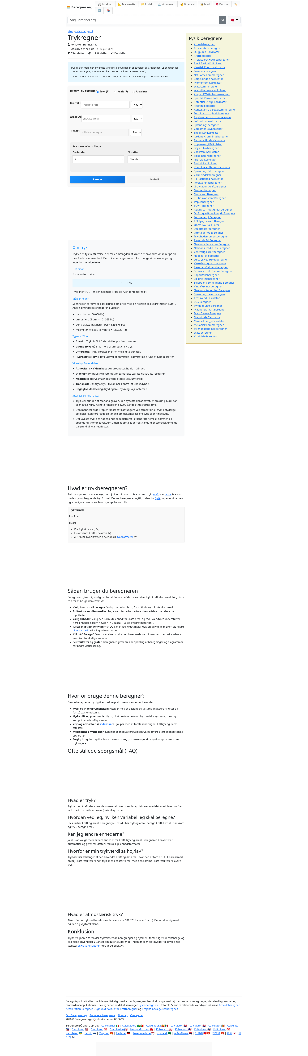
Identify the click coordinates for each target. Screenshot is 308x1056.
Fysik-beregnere (148, 1005)
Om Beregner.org (76, 1015)
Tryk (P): (75, 130)
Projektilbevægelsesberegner (212, 59)
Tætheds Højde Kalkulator (209, 140)
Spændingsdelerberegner (209, 294)
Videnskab (80, 31)
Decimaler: (79, 152)
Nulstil (154, 179)
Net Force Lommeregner (209, 75)
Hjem (70, 31)
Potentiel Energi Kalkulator (210, 102)
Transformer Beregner (207, 313)
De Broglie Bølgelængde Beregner (214, 213)
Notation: (134, 152)
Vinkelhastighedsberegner (210, 263)
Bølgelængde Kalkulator (208, 79)
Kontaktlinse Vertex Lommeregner (215, 109)
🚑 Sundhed (105, 4)
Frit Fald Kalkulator (205, 159)
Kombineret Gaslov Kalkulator (212, 167)
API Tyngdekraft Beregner (210, 221)
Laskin (88, 1033)
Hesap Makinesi (140, 1029)
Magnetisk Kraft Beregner (210, 309)
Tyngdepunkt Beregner (208, 305)
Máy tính (104, 1033)
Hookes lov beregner (206, 255)
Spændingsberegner (206, 125)
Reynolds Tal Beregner (207, 240)
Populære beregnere (102, 1015)
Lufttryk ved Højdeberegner (211, 259)
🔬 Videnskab (166, 4)
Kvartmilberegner (204, 106)
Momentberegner (205, 190)
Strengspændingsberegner (210, 329)
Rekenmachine (142, 1033)
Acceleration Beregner (207, 48)
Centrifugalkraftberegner (209, 252)
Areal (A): (76, 117)
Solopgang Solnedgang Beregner (214, 282)
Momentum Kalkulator (208, 82)
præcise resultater (89, 945)
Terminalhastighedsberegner (211, 113)
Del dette (119, 53)
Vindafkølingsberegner (208, 286)
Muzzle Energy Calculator (209, 321)
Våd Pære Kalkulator (206, 152)
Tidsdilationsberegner (207, 155)
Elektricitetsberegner (207, 279)
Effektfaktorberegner (207, 229)
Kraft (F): (75, 103)
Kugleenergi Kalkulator (208, 144)
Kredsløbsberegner (206, 336)
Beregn (97, 179)
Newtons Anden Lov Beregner (212, 290)
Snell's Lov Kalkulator (207, 132)
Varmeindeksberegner (207, 175)
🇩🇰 (221, 4)
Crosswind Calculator (207, 298)
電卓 (229, 1033)
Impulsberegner (204, 202)
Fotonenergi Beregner (207, 217)
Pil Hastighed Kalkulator (208, 179)
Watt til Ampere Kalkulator (210, 90)
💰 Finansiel (187, 4)
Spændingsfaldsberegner (209, 171)
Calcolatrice (108, 1025)
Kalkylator (72, 1033)
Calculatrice (117, 1029)
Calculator (177, 1025)
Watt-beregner (203, 332)
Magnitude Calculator (207, 317)
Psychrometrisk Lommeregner (212, 117)
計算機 (199, 1033)
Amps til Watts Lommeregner (212, 94)
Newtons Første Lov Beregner (212, 244)
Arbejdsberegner (204, 44)
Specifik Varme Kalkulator (209, 98)
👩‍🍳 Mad (205, 4)
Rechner (121, 1033)
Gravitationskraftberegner (210, 186)
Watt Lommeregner (206, 86)
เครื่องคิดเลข (181, 1033)
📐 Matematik (126, 4)
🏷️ (235, 4)
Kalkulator (162, 1029)
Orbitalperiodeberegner (208, 232)
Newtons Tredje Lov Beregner (212, 248)
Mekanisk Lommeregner (209, 325)
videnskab (106, 724)
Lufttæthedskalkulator (207, 121)
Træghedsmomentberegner (211, 236)
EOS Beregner (202, 302)
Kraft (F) (122, 91)
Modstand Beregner (206, 194)
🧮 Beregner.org (79, 7)
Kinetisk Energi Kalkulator (209, 67)
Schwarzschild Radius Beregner (213, 271)
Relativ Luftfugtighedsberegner (213, 209)
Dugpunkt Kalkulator (206, 52)
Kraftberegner (202, 56)
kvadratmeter (124, 537)
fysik (157, 498)
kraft (156, 494)
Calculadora (129, 1025)
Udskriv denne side (82, 49)
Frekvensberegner (205, 71)
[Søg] (222, 20)
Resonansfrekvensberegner (211, 267)
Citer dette (77, 53)
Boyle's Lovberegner (206, 148)
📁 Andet (146, 4)
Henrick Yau (90, 44)
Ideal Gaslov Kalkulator (208, 63)
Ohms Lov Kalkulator (206, 225)
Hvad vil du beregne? (83, 90)
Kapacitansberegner (206, 275)
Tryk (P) (104, 91)
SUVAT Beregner (204, 205)
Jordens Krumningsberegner (211, 136)
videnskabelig (81, 630)
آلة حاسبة (162, 1033)
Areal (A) (141, 91)
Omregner (136, 1015)
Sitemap (123, 1015)
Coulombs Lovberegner (208, 129)
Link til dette (99, 53)
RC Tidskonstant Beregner (210, 198)
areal (168, 494)
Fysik (90, 31)
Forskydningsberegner (208, 182)
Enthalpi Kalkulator (205, 163)
